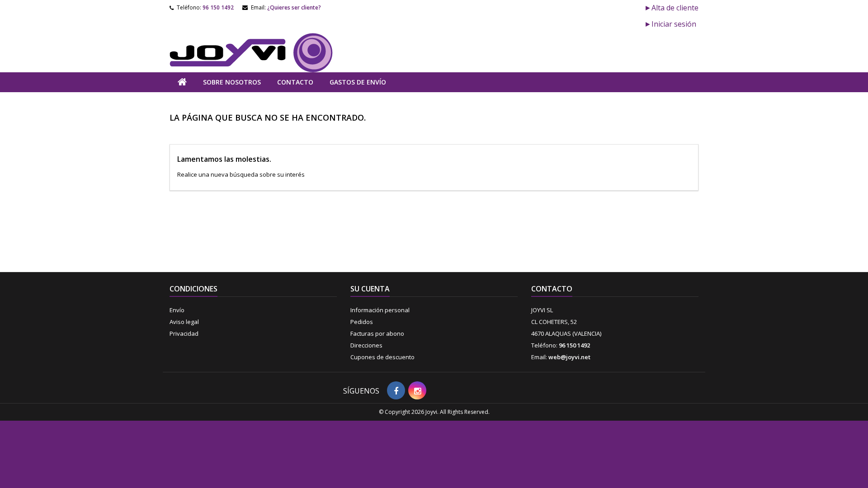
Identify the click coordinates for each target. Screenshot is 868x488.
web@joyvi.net (569, 357)
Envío (177, 310)
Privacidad (184, 333)
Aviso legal (184, 322)
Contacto (295, 82)
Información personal (380, 310)
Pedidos (361, 322)
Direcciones (366, 345)
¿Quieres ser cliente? (294, 7)
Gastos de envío (358, 82)
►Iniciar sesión (670, 24)
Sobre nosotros (232, 82)
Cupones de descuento (382, 357)
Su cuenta (370, 289)
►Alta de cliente (671, 8)
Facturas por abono (377, 333)
